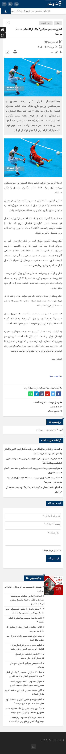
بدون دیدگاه (53, 411)
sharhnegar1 (39, 402)
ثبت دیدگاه (53, 558)
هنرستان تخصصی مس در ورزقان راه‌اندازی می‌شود (32, 11)
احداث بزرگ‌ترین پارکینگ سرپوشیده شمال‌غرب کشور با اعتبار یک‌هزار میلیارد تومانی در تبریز (27, 600)
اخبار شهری (45, 23)
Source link (56, 377)
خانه (58, 23)
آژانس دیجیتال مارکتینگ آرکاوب (52, 739)
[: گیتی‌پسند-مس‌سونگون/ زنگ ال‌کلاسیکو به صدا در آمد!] (7, 52)
